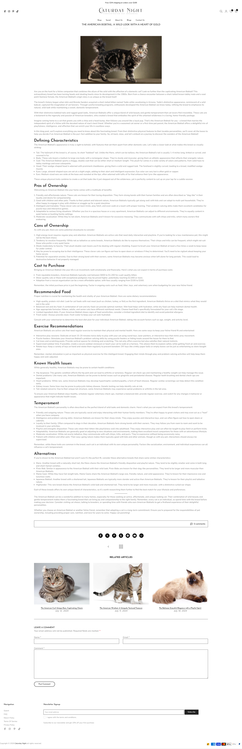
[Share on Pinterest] (114, 535)
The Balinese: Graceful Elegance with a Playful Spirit (180, 608)
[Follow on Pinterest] (13, 11)
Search (6, 710)
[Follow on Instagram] (9, 11)
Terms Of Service (10, 721)
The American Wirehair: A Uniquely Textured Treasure (121, 608)
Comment (39, 648)
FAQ (5, 714)
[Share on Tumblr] (121, 535)
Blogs (129, 20)
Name (37, 637)
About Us (119, 20)
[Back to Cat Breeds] (121, 547)
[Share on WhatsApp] (141, 535)
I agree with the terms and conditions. (62, 717)
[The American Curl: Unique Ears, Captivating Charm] (108, 547)
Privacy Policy (9, 725)
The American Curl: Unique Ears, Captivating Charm (62, 608)
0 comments (199, 524)
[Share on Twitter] (107, 535)
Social (108, 20)
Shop (99, 20)
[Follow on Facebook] (5, 11)
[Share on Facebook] (100, 535)
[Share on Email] (134, 535)
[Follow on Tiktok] (17, 11)
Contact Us (140, 20)
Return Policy (9, 718)
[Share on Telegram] (128, 535)
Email (126, 637)
